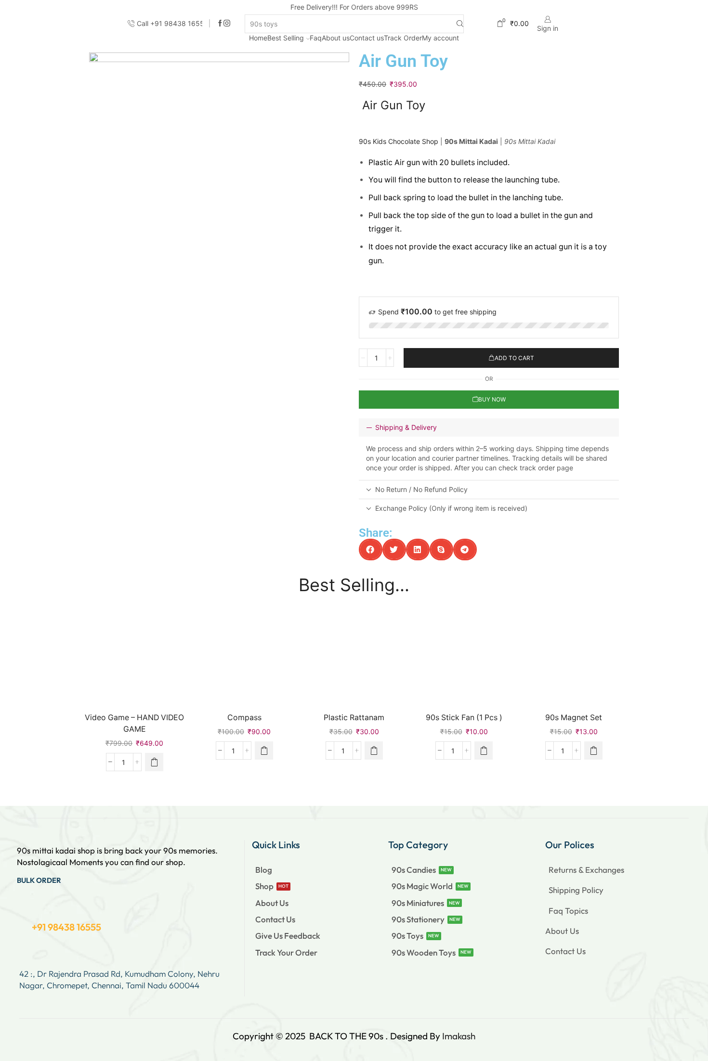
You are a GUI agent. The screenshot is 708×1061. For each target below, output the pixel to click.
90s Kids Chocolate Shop (398, 141)
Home (258, 38)
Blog (263, 870)
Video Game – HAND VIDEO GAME (134, 723)
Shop (264, 886)
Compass (244, 717)
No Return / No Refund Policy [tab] (421, 489)
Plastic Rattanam (354, 717)
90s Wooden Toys (424, 952)
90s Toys (407, 936)
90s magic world (422, 886)
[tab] (489, 427)
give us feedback (287, 936)
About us (336, 38)
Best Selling (285, 38)
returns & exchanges (586, 870)
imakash (458, 1036)
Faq (316, 38)
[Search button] (460, 24)
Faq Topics (568, 911)
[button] (370, 549)
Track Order (403, 38)
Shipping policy (576, 890)
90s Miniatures (418, 903)
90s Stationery (418, 919)
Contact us (367, 38)
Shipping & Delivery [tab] (406, 427)
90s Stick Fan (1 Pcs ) (464, 717)
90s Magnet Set (573, 717)
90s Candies (414, 870)
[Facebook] (220, 23)
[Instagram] (226, 23)
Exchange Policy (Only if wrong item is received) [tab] (451, 508)
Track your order (286, 952)
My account (440, 38)
